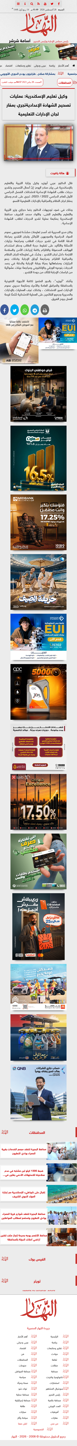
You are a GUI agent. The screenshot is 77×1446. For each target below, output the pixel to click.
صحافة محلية (22, 1394)
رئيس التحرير (54, 1394)
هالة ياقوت (57, 172)
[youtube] (45, 4)
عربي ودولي (40, 65)
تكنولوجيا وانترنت (54, 1377)
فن (22, 1353)
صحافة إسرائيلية (22, 1400)
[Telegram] (34, 309)
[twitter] (52, 4)
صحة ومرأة (22, 1382)
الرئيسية (54, 1336)
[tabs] (18, 4)
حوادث (54, 1353)
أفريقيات (54, 1411)
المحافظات (64, 82)
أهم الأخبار (63, 65)
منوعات (22, 1365)
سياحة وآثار (22, 1417)
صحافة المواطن (22, 1371)
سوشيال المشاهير (54, 1388)
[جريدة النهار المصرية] (38, 51)
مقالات (54, 1365)
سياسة (22, 1377)
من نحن (54, 1423)
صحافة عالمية (54, 1400)
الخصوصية (38, 1429)
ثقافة (54, 1359)
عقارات (54, 1417)
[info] (25, 4)
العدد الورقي (54, 1406)
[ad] (38, 394)
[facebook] (59, 4)
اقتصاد (8, 65)
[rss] (38, 4)
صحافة (54, 1371)
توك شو (23, 1388)
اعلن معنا (22, 1423)
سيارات (22, 1411)
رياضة (52, 65)
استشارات (54, 1382)
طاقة (22, 1406)
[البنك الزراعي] (57, 333)
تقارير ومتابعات (23, 65)
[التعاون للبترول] (38, 692)
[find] (32, 4)
